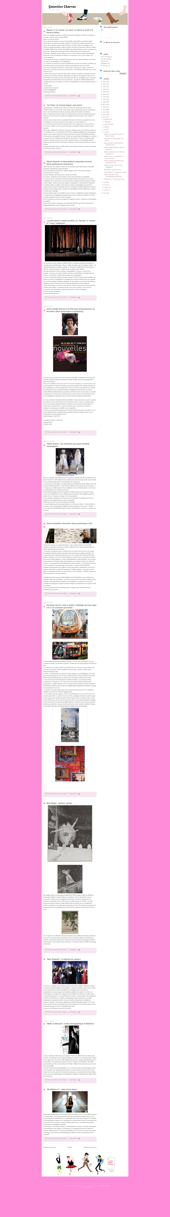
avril (105, 182)
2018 (104, 102)
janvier (106, 190)
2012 (104, 117)
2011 (104, 193)
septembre (107, 124)
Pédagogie (104, 63)
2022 (104, 91)
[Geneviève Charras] (106, 37)
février (106, 187)
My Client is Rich (104, 1185)
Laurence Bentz (88, 1187)
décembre (107, 119)
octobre (106, 122)
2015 (104, 109)
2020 (104, 96)
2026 (104, 81)
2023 (104, 89)
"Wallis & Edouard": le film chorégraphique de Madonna (70, 1024)
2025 (104, 84)
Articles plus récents (49, 1147)
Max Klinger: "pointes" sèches (59, 803)
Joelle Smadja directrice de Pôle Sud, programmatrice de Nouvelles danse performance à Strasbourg (70, 310)
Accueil (70, 1147)
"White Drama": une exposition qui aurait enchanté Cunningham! (67, 445)
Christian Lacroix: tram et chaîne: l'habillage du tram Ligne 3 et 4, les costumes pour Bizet (71, 606)
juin (105, 129)
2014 (104, 112)
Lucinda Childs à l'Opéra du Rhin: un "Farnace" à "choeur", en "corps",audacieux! (71, 222)
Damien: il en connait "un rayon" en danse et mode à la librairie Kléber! (69, 31)
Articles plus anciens (90, 1147)
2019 (104, 99)
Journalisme (104, 59)
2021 (104, 94)
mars (106, 185)
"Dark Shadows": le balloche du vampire (63, 959)
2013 (104, 114)
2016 (104, 107)
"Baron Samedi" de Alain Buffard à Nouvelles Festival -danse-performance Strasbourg (69, 163)
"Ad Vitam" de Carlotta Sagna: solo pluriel (64, 105)
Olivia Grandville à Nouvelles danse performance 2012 (69, 523)
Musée (103, 61)
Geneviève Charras (62, 6)
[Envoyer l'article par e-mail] (78, 95)
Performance (104, 65)
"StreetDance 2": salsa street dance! (61, 1089)
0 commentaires (73, 95)
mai (105, 132)
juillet (106, 127)
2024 (104, 86)
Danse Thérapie (105, 56)
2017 (104, 104)
